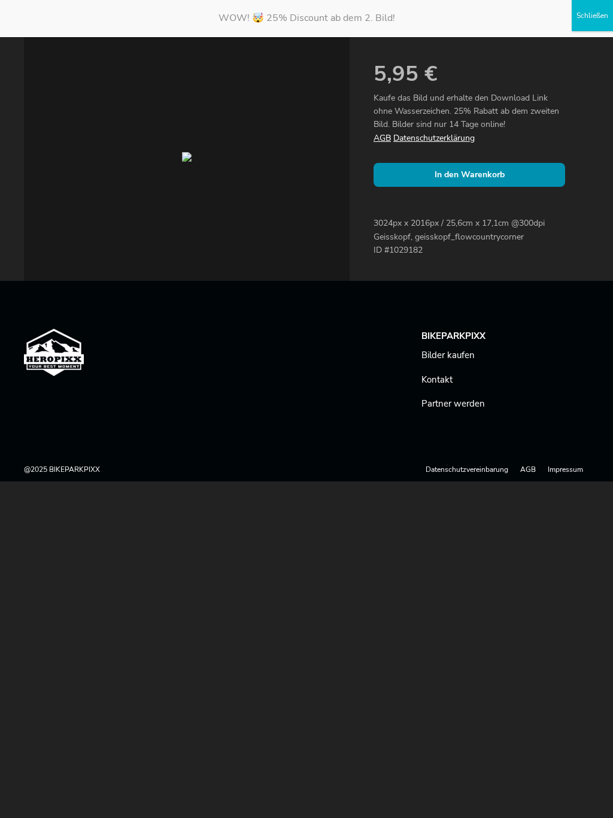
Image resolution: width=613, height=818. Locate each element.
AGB (382, 138)
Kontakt (437, 380)
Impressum (565, 469)
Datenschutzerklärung (434, 138)
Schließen (592, 15)
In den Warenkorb (470, 174)
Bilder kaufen (448, 355)
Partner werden (453, 404)
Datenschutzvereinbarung (467, 469)
